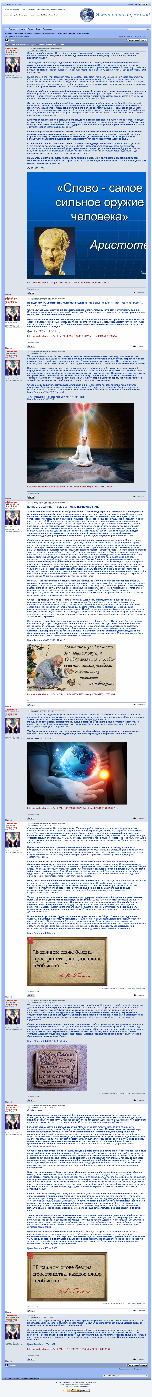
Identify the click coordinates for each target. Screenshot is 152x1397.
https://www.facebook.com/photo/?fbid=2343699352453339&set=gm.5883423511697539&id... (72, 694)
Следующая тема (140, 36)
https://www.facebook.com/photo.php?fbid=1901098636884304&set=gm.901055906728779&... (73, 336)
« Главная (9, 1378)
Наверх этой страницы (30, 1378)
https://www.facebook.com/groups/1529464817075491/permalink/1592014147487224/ (68, 282)
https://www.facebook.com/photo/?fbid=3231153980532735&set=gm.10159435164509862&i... (72, 808)
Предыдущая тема (126, 36)
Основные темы (30, 33)
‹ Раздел (17, 1378)
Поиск (30, 29)
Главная (12, 29)
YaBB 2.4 (91, 1383)
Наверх (8, 294)
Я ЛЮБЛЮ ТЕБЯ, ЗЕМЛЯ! (14, 33)
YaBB (62, 1384)
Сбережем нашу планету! (47, 33)
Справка (21, 29)
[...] (80, 482)
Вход (48, 10)
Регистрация (59, 10)
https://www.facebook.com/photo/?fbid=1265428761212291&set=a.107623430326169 (68, 1349)
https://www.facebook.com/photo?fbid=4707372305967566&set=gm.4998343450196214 (69, 487)
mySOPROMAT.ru (82, 1386)
